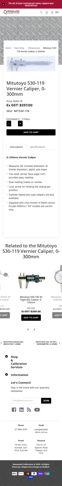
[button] (3, 4)
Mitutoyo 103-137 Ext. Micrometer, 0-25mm (46, 343)
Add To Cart (31, 317)
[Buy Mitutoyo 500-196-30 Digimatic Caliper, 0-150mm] (31, 279)
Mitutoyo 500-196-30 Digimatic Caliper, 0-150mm (31, 299)
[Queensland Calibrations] (11, 12)
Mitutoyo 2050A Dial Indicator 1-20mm (13, 343)
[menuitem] (41, 12)
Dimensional (34, 48)
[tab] (16, 147)
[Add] (20, 123)
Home (8, 48)
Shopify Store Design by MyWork (35, 467)
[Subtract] (8, 123)
